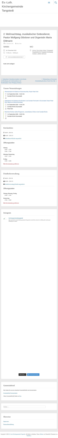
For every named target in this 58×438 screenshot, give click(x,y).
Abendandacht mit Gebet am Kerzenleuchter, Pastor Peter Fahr (21, 91)
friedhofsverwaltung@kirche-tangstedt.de (15, 184)
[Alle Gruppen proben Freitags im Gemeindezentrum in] (16, 275)
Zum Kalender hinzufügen (15, 57)
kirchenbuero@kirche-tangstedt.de (13, 138)
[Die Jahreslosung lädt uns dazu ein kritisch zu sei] (16, 246)
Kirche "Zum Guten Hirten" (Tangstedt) (42, 50)
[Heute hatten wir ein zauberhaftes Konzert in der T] (42, 350)
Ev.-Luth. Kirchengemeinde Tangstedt (12, 6)
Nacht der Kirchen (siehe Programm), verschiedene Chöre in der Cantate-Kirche (26, 112)
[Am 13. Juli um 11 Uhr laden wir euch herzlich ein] (16, 231)
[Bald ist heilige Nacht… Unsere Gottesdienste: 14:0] (16, 305)
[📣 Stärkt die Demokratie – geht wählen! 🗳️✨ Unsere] (42, 275)
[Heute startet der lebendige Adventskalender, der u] (42, 260)
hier (20, 396)
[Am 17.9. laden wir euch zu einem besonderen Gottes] (42, 305)
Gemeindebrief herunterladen (10, 393)
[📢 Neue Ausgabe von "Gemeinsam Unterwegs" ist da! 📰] (16, 320)
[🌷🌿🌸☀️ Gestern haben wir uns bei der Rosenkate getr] (42, 335)
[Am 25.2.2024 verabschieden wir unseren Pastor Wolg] (42, 290)
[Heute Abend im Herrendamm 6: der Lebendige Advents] (16, 365)
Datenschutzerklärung (8, 424)
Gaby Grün (19, 43)
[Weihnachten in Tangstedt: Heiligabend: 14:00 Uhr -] (42, 246)
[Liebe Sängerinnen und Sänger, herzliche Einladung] (16, 260)
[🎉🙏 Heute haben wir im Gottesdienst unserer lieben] (16, 335)
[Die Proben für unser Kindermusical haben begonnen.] (16, 290)
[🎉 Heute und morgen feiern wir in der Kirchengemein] (42, 320)
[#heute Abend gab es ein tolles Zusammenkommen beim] (42, 365)
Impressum (6, 421)
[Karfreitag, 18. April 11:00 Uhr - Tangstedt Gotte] (42, 231)
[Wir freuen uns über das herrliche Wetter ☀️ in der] (16, 350)
